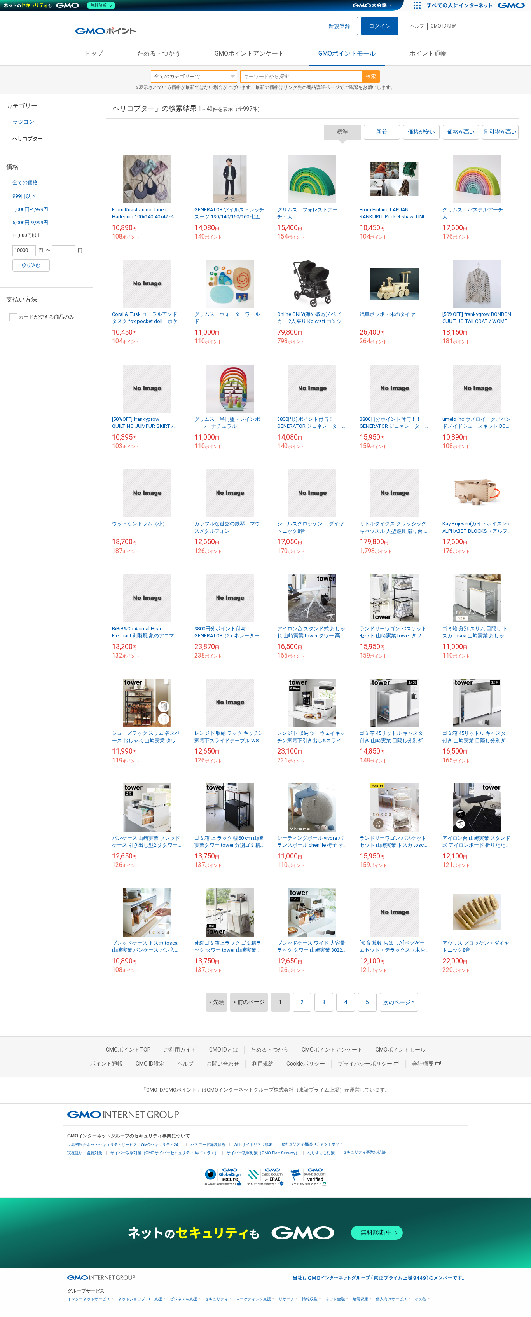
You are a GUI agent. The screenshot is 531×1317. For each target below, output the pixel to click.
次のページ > (399, 1002)
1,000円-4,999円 (30, 209)
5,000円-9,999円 (30, 222)
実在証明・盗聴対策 (84, 1153)
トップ (93, 53)
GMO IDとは (223, 1050)
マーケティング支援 (253, 1299)
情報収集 (310, 1299)
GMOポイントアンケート (249, 53)
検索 (371, 76)
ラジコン (23, 122)
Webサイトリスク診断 (253, 1145)
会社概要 (423, 1064)
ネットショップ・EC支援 (140, 1299)
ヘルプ (417, 26)
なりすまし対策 (321, 1153)
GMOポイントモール (347, 53)
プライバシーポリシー (365, 1064)
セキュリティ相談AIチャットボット (312, 1144)
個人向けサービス (391, 1299)
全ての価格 (25, 182)
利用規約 (263, 1064)
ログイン (380, 26)
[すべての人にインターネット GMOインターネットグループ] (477, 5)
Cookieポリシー (305, 1064)
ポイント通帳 (428, 53)
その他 (420, 1299)
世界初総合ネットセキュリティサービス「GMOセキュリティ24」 (124, 1145)
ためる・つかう (159, 53)
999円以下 (24, 196)
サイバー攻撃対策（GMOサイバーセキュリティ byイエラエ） (164, 1153)
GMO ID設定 (443, 26)
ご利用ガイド (180, 1050)
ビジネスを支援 (183, 1299)
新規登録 (339, 26)
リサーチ (286, 1299)
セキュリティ (216, 1299)
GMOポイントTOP (128, 1050)
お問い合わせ (222, 1064)
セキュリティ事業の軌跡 (364, 1152)
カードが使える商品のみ (46, 317)
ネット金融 (335, 1299)
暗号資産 (360, 1299)
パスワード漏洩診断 (207, 1145)
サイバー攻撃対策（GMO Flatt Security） (263, 1153)
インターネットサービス (88, 1299)
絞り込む (31, 265)
